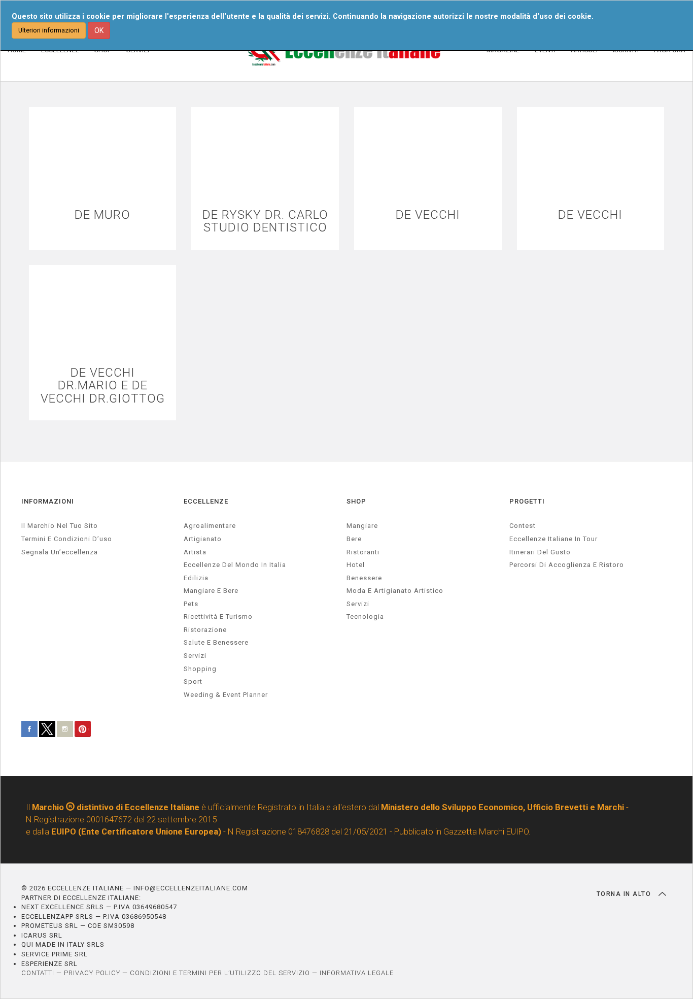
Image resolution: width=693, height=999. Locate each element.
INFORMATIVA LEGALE (357, 973)
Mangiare (362, 525)
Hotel (355, 565)
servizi (195, 655)
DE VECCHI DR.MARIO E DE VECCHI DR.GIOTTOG (103, 386)
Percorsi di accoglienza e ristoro (566, 565)
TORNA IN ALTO (625, 893)
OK (98, 30)
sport (193, 681)
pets (191, 604)
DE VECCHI (428, 215)
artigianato (203, 539)
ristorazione (205, 630)
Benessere (364, 578)
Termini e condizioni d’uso (66, 539)
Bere (354, 539)
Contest (522, 525)
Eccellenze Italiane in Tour (553, 539)
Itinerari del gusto (540, 552)
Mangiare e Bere (211, 590)
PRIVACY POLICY (92, 973)
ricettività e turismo (218, 616)
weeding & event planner (226, 694)
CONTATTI (37, 973)
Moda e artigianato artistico (394, 590)
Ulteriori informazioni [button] (48, 30)
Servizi (357, 604)
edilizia (196, 578)
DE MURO (102, 215)
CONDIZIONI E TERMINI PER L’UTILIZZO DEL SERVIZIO (220, 973)
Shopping (200, 669)
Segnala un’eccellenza (59, 552)
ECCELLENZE (206, 501)
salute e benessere (216, 642)
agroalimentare (210, 525)
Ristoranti (362, 552)
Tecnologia (365, 616)
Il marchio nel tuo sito (59, 525)
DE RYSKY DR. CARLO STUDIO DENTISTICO (265, 221)
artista (195, 552)
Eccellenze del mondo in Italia (235, 565)
